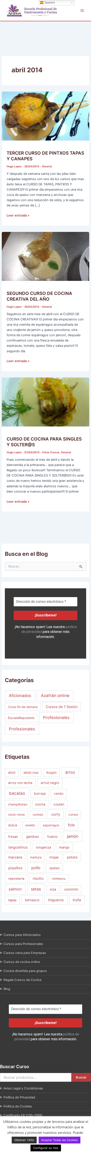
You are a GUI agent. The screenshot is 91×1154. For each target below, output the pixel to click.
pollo (35, 867)
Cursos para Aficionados (22, 935)
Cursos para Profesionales (23, 944)
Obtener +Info (24, 1140)
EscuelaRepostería (21, 718)
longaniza (43, 847)
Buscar (81, 1077)
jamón (72, 836)
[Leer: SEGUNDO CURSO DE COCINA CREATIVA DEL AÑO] (45, 256)
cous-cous (16, 814)
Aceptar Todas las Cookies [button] (59, 1140)
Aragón (51, 772)
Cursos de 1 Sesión (62, 706)
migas (54, 857)
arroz (70, 772)
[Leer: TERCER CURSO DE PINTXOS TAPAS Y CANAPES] (45, 116)
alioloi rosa (30, 772)
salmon (15, 889)
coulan (58, 804)
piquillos (15, 868)
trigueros (56, 900)
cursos (73, 814)
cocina (40, 804)
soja (53, 889)
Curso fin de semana (23, 707)
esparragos (51, 825)
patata (72, 857)
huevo (52, 836)
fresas (13, 837)
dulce (12, 825)
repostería (16, 879)
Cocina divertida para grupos (25, 971)
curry (55, 814)
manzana (15, 857)
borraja (40, 793)
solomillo (71, 889)
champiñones (17, 804)
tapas (12, 900)
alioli (11, 773)
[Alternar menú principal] (82, 10)
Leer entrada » (18, 215)
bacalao (17, 793)
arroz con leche (20, 783)
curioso (38, 814)
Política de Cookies (18, 1106)
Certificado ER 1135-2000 (23, 1115)
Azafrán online (55, 695)
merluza (36, 857)
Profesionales (56, 717)
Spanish (49, 2)
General (47, 166)
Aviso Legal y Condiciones (23, 1088)
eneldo (30, 825)
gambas (32, 836)
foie (71, 825)
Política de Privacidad (19, 1097)
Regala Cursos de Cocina (22, 980)
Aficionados (20, 695)
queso (54, 868)
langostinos (18, 847)
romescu (59, 879)
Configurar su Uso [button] (45, 1148)
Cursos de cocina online (22, 962)
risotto (38, 878)
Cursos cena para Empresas (25, 953)
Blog (7, 989)
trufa (77, 900)
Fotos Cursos (50, 452)
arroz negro (50, 783)
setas (36, 889)
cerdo (58, 793)
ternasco (32, 900)
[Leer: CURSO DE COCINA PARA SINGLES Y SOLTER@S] (45, 402)
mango (64, 847)
